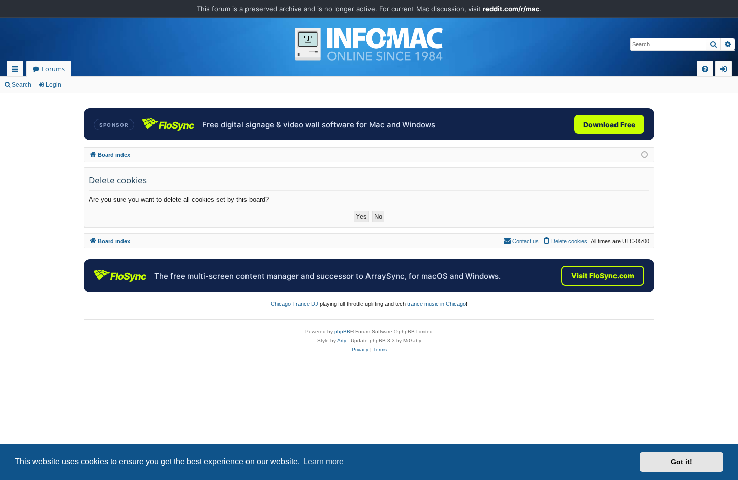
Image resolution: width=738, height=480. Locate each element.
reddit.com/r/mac (511, 9)
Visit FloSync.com (602, 275)
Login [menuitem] (725, 70)
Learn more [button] (323, 461)
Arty (341, 340)
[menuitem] (705, 69)
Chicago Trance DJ (294, 304)
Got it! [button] (681, 462)
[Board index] (369, 44)
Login (53, 84)
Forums (53, 68)
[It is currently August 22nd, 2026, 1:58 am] (644, 155)
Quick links (17, 70)
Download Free (609, 124)
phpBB (342, 331)
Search (21, 84)
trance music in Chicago (436, 304)
